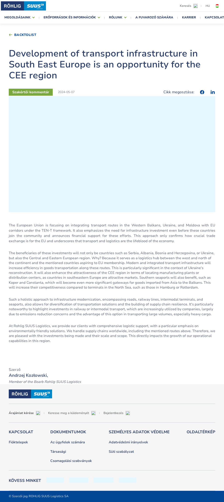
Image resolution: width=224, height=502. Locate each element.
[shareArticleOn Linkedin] (212, 92)
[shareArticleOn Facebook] (202, 92)
